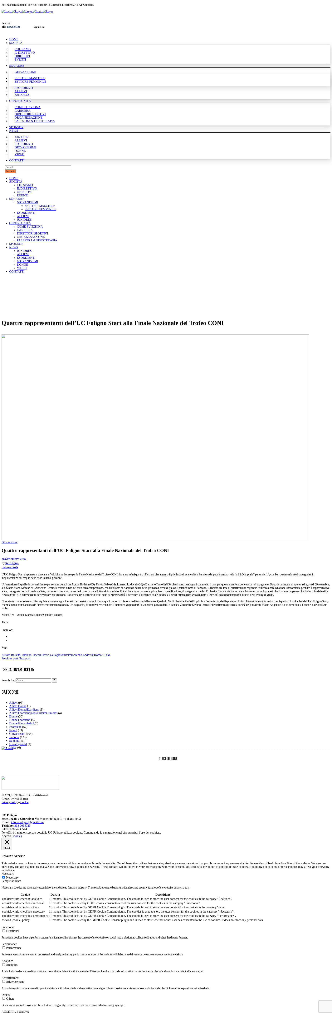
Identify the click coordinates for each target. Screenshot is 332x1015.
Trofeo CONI (102, 655)
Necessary (12, 877)
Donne (13, 716)
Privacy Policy (10, 802)
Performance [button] (9, 944)
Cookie (24, 802)
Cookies (17, 836)
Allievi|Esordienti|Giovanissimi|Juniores (33, 713)
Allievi (13, 702)
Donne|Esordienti (19, 720)
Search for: (8, 680)
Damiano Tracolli (31, 655)
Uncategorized (18, 744)
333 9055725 (22, 825)
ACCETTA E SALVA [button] (15, 1011)
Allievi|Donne (17, 706)
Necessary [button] (8, 873)
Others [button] (6, 994)
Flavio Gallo (49, 655)
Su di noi (14, 740)
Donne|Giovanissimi (21, 723)
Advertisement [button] (10, 977)
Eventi (13, 730)
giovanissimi (64, 655)
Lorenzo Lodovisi (83, 655)
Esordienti (15, 726)
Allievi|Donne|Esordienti (24, 709)
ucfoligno (12, 563)
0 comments (10, 567)
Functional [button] (8, 927)
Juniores (14, 737)
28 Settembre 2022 (14, 559)
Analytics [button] (7, 961)
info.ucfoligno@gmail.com (27, 822)
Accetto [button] (6, 836)
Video (13, 747)
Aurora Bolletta (11, 655)
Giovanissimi (17, 733)
